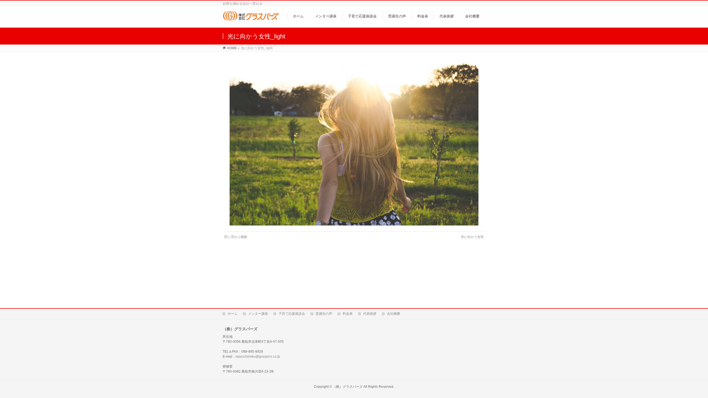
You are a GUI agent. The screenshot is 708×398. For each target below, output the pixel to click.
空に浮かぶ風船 (235, 237)
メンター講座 (258, 314)
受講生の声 (324, 314)
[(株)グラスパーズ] (251, 20)
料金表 (348, 314)
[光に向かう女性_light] (354, 143)
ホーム (233, 314)
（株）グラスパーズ (348, 387)
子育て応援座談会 (291, 314)
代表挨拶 (369, 314)
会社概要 (393, 314)
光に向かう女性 (472, 237)
